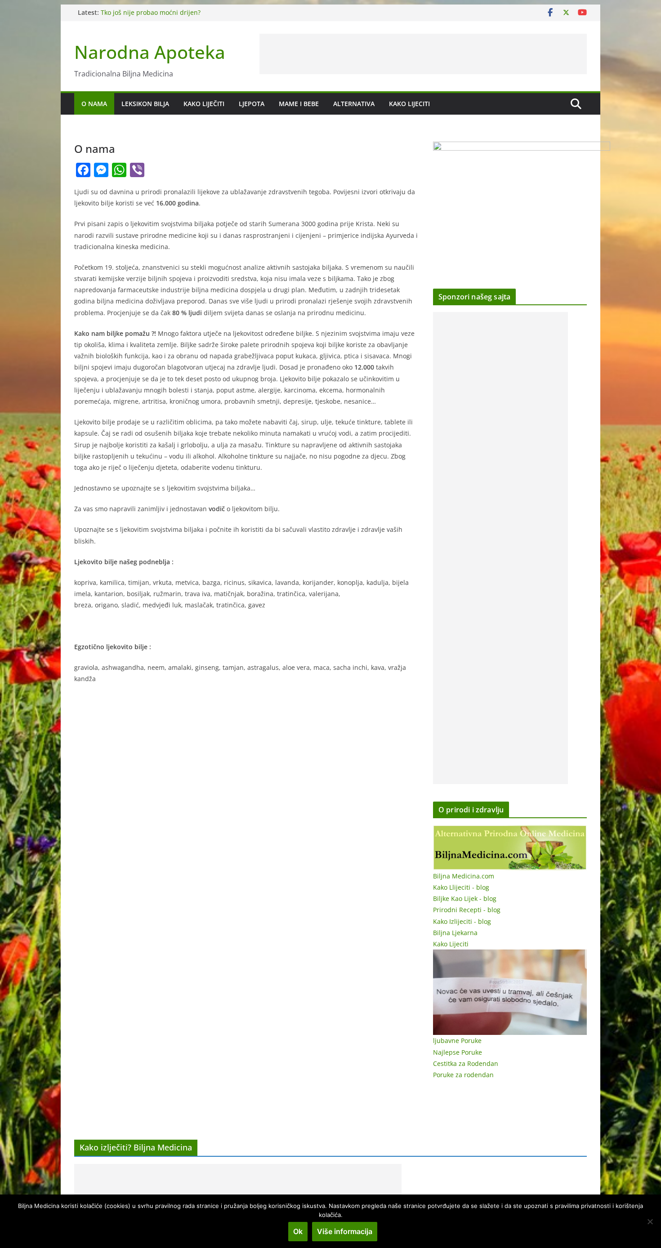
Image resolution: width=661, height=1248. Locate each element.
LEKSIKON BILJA (145, 103)
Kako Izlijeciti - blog (462, 921)
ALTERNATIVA (354, 103)
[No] (649, 1221)
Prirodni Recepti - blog (466, 909)
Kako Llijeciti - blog (461, 887)
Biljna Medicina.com (463, 876)
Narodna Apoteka (149, 52)
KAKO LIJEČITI (203, 103)
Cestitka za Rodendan (465, 1063)
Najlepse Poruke (457, 1052)
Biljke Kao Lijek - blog (464, 898)
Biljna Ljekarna (455, 932)
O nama (94, 103)
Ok (298, 1231)
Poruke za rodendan (463, 1074)
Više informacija (344, 1231)
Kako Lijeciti (409, 103)
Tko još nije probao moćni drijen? (151, 12)
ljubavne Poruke (457, 1040)
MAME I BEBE (299, 103)
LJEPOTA (251, 103)
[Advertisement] (423, 54)
